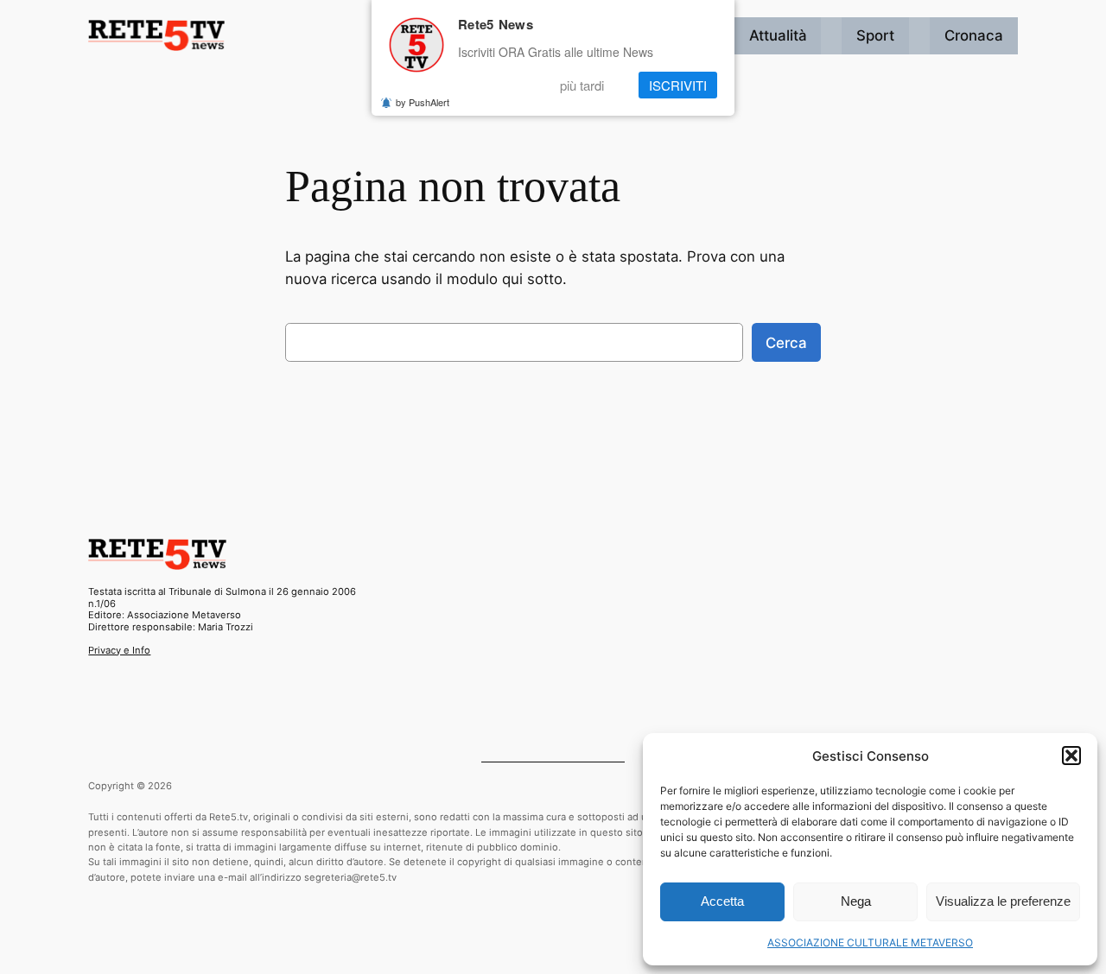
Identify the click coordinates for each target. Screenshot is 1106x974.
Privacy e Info (119, 650)
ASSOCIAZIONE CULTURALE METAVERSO (870, 942)
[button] (1071, 755)
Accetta (722, 901)
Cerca (786, 342)
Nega (856, 901)
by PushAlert (422, 102)
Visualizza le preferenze (1003, 901)
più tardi (582, 85)
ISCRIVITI (678, 85)
